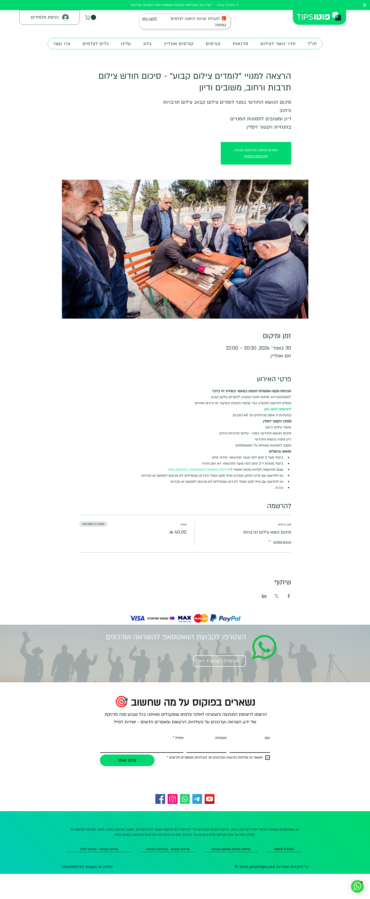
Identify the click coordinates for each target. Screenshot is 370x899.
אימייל (178, 737)
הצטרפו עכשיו (226, 5)
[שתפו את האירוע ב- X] (276, 596)
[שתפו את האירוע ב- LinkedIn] (264, 596)
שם (267, 737)
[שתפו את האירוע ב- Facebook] (288, 596)
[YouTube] (209, 799)
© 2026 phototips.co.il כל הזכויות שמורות (271, 867)
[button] (91, 17)
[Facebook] (160, 799)
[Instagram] (172, 799)
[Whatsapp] (185, 799)
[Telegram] (197, 799)
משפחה (221, 737)
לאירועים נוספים (256, 156)
